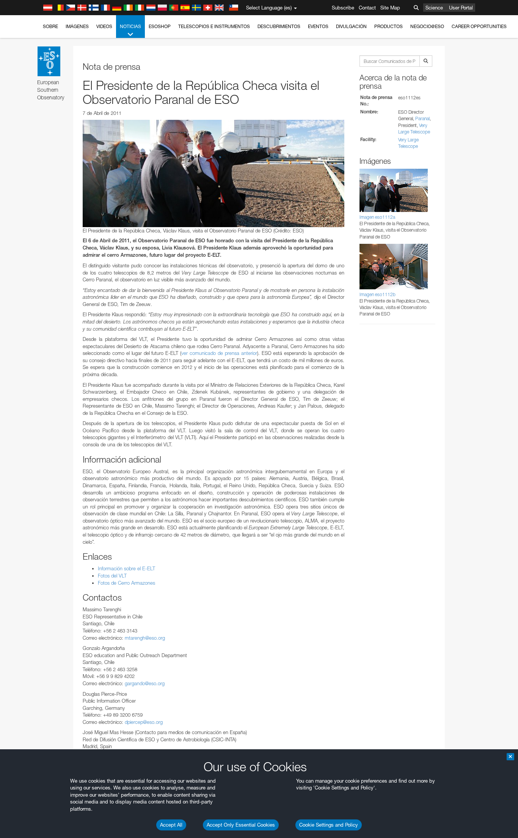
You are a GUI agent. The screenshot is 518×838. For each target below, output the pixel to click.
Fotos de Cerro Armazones (126, 583)
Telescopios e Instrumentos (214, 26)
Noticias (130, 26)
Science (434, 8)
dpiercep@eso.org (144, 722)
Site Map (390, 8)
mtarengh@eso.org (145, 638)
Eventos (318, 26)
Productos (388, 26)
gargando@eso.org (145, 683)
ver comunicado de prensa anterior (219, 353)
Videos (104, 26)
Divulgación (351, 26)
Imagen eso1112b (377, 294)
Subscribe (343, 8)
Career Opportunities (479, 26)
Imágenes (77, 26)
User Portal (461, 8)
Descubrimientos (278, 26)
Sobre (50, 26)
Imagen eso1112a (377, 217)
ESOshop (160, 26)
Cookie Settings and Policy (328, 825)
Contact (367, 8)
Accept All (171, 825)
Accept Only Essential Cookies (241, 825)
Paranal (422, 118)
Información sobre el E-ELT (126, 568)
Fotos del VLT (112, 576)
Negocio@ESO (427, 26)
